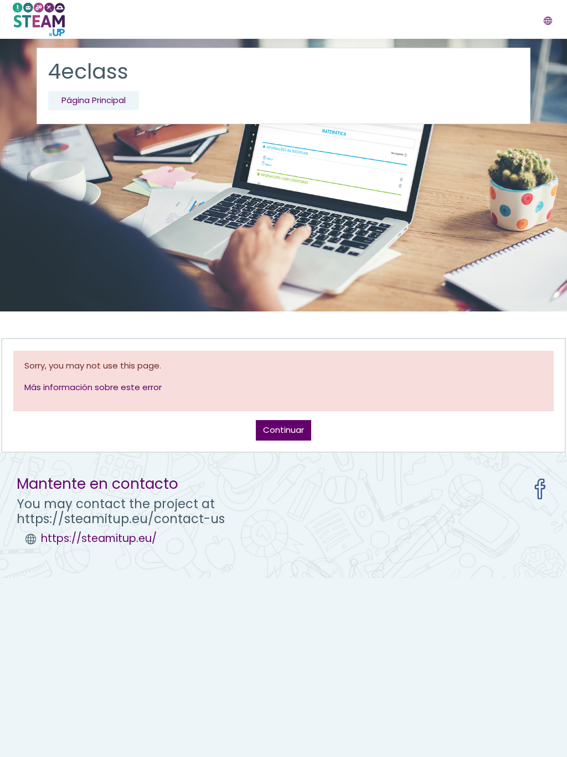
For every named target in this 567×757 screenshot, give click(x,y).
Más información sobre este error (93, 387)
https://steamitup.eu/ (99, 538)
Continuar (283, 430)
